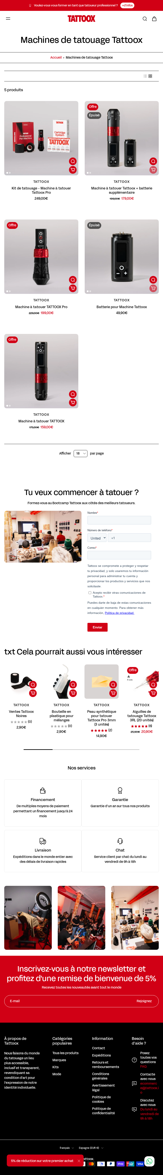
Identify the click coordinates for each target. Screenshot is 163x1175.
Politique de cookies (101, 1099)
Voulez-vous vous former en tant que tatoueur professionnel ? (76, 5)
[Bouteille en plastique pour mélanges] (61, 681)
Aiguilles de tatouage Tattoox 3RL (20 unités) (141, 716)
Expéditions (101, 1055)
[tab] (7, 173)
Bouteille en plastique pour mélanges (61, 716)
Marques (59, 1060)
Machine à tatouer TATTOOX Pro (41, 307)
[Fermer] (79, 1161)
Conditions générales (100, 1076)
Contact (98, 1048)
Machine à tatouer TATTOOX (41, 421)
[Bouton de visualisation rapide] (73, 161)
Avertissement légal (103, 1087)
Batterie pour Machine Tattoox (122, 307)
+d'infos (127, 5)
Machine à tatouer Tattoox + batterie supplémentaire (121, 190)
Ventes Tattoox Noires (21, 713)
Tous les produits (65, 1053)
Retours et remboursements (105, 1064)
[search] (144, 18)
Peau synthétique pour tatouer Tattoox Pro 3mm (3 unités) (101, 718)
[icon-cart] (154, 18)
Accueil (56, 57)
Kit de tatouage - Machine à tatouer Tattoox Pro (41, 190)
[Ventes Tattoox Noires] (21, 681)
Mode (56, 1074)
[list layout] (145, 76)
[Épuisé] (153, 170)
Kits (55, 1067)
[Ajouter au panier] (73, 170)
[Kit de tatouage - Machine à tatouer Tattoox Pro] (41, 138)
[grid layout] (150, 76)
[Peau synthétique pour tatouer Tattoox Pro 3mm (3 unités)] (101, 681)
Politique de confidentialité (103, 1111)
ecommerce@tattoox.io (149, 1088)
